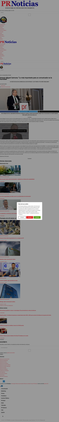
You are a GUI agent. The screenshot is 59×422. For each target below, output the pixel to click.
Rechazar (29, 217)
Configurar (22, 217)
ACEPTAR (37, 217)
